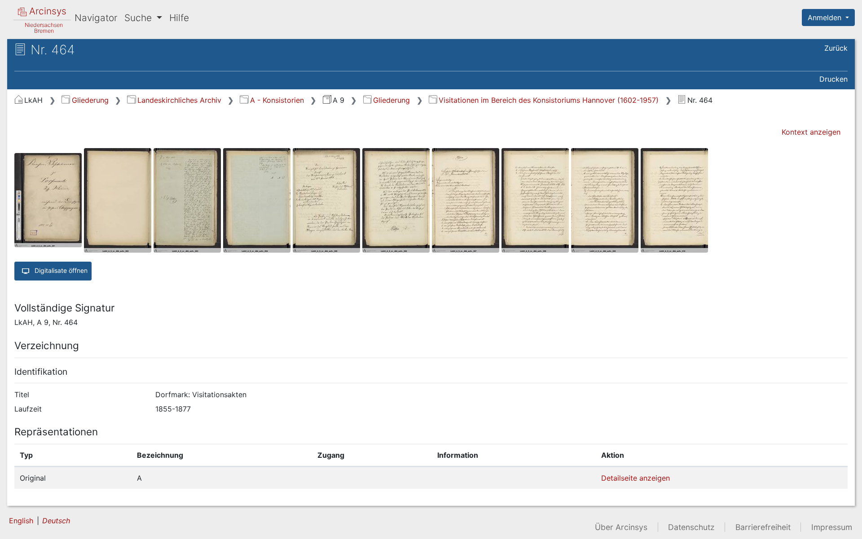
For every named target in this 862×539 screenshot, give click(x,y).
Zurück (836, 48)
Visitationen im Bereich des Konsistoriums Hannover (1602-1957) (549, 100)
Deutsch (56, 520)
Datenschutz (691, 527)
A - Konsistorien (276, 100)
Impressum (831, 527)
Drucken (833, 78)
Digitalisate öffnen (60, 270)
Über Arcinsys (621, 527)
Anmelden (826, 17)
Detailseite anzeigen (635, 477)
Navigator (96, 17)
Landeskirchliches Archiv (179, 100)
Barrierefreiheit (763, 527)
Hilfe (179, 17)
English (21, 520)
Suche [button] (139, 17)
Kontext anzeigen (811, 131)
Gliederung (90, 100)
